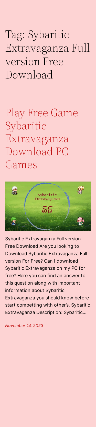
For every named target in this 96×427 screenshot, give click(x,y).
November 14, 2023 (24, 325)
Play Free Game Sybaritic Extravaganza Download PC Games (41, 138)
